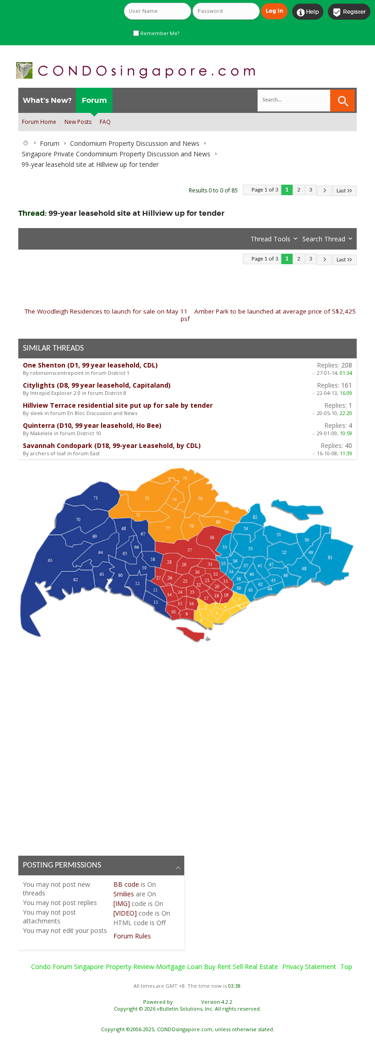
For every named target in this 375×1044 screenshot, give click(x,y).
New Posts (77, 122)
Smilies (123, 894)
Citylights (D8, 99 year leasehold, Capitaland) (97, 385)
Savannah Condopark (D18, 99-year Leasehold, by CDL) (112, 445)
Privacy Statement (309, 966)
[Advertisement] (187, 747)
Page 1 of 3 (265, 190)
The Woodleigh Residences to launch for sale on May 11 (106, 311)
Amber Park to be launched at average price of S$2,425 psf (268, 315)
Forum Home (39, 122)
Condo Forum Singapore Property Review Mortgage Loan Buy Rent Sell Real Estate (154, 966)
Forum (94, 100)
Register (349, 12)
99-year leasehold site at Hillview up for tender (136, 213)
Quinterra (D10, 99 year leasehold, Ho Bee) (92, 425)
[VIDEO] (125, 913)
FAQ (105, 122)
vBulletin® (187, 1001)
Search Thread (323, 238)
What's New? (47, 100)
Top (346, 966)
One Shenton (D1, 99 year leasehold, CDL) (90, 365)
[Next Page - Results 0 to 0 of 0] (324, 191)
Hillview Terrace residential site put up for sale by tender (118, 405)
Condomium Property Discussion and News (134, 143)
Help (308, 12)
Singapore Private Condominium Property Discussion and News (116, 153)
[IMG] (121, 903)
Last (341, 191)
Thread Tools (270, 238)
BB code (126, 884)
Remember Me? (159, 33)
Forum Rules (132, 936)
